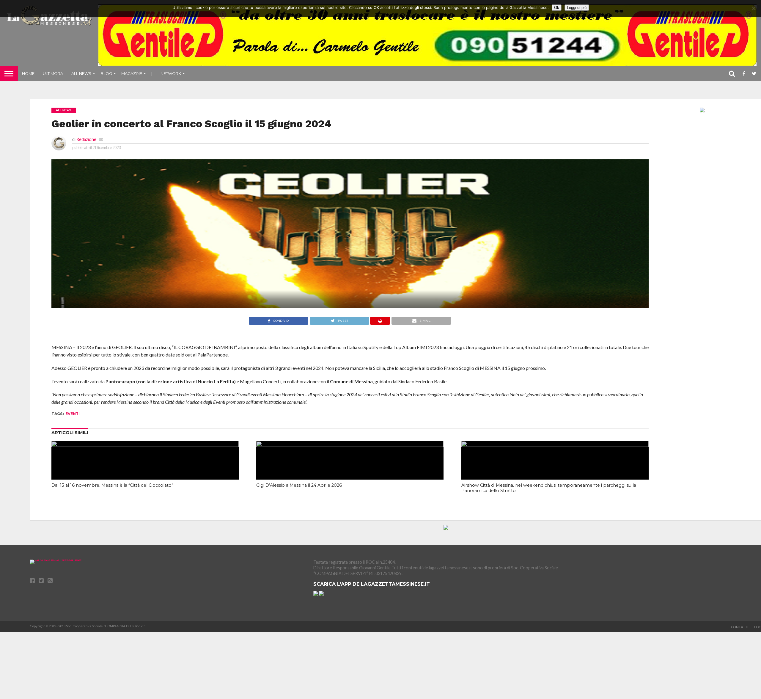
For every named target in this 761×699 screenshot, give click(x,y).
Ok (556, 7)
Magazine (131, 73)
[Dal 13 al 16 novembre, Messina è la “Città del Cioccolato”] (145, 445)
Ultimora (53, 73)
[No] (754, 8)
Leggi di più (577, 7)
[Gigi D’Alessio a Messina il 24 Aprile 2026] (350, 445)
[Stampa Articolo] (380, 323)
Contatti (739, 627)
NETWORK (171, 73)
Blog (106, 73)
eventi (72, 413)
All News (81, 73)
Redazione (86, 139)
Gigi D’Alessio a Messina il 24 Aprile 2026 (299, 485)
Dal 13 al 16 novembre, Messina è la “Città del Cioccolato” (112, 485)
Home (28, 73)
